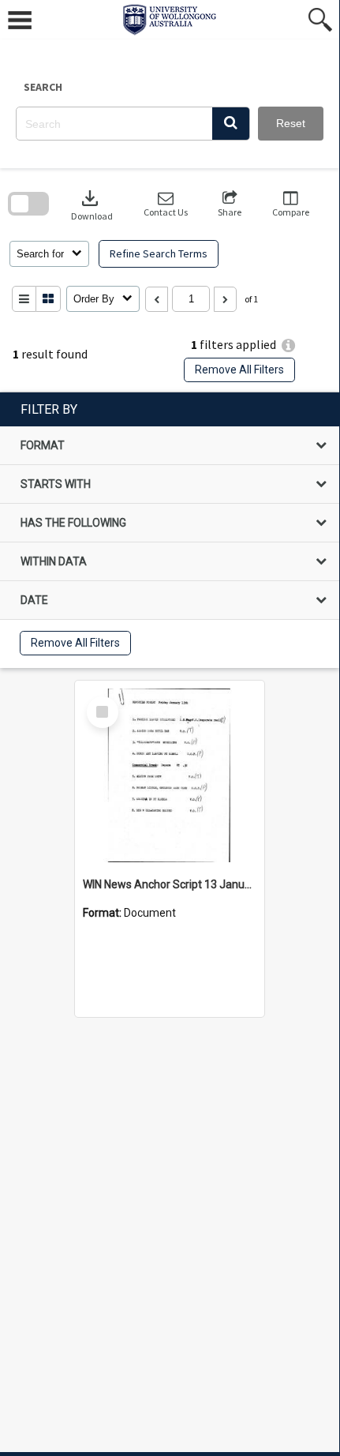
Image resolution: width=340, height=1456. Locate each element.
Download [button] (92, 204)
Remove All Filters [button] (239, 369)
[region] (169, 530)
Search (43, 87)
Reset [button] (290, 123)
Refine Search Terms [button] (158, 253)
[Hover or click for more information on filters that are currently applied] (288, 345)
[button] (230, 123)
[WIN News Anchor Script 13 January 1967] (169, 775)
